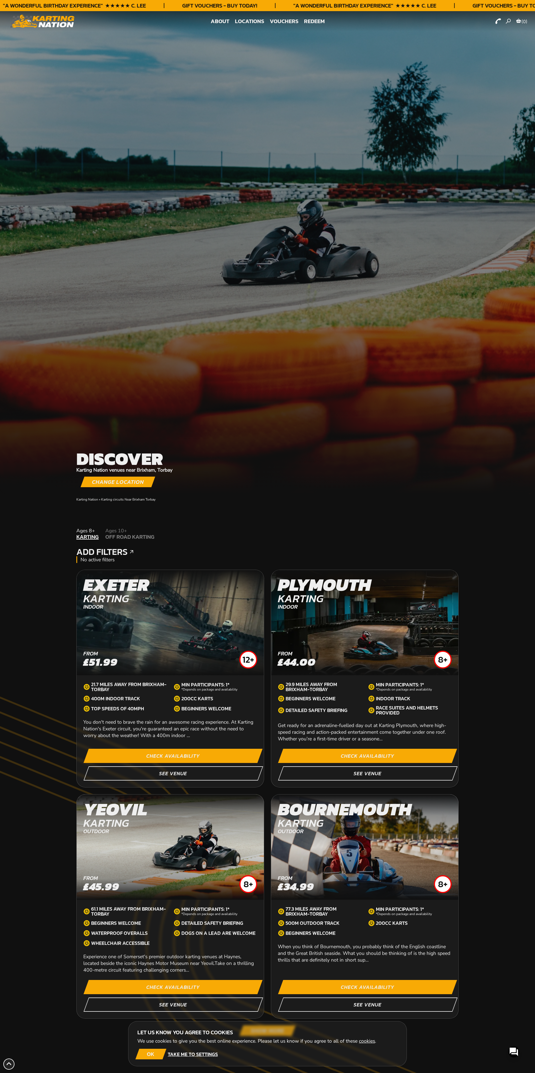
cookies (367, 1041)
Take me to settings (193, 1054)
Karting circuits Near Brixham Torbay (128, 499)
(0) (524, 21)
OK (150, 1054)
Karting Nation (87, 499)
